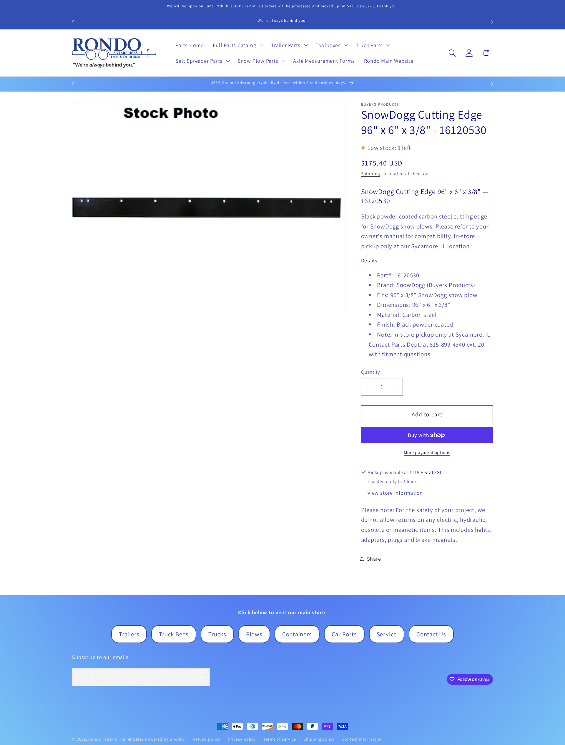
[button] (237, 45)
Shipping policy (319, 739)
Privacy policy (242, 739)
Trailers (129, 634)
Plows (254, 634)
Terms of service (279, 739)
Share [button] (374, 558)
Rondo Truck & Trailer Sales (116, 739)
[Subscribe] (201, 677)
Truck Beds (174, 634)
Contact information (362, 739)
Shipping (370, 173)
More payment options (427, 452)
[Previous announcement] (73, 21)
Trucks (217, 634)
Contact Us (431, 634)
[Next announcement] (492, 21)
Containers (297, 634)
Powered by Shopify (165, 739)
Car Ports (344, 634)
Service (387, 634)
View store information (395, 492)
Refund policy (206, 739)
